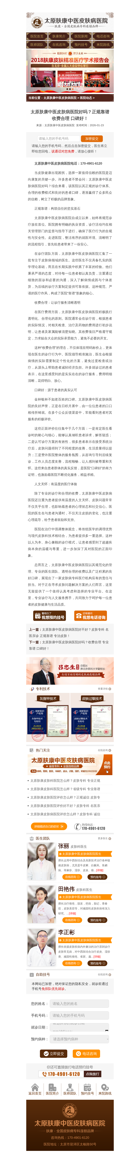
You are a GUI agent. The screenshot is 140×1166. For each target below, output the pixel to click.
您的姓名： (40, 1004)
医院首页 (36, 36)
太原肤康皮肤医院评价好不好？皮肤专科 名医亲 (65, 806)
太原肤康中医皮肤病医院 (60, 98)
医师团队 (36, 44)
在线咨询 (58, 44)
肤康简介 (58, 36)
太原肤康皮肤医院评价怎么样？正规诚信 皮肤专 (65, 797)
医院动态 (86, 98)
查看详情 (103, 688)
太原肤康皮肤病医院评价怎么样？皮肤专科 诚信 (65, 814)
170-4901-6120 (78, 1137)
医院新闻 (81, 36)
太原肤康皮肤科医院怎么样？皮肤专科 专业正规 (65, 780)
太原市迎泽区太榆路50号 (78, 1144)
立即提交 (57, 1054)
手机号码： (40, 1015)
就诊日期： (40, 1027)
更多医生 (103, 838)
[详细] (99, 870)
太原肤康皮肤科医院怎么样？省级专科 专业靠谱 (65, 789)
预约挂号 (81, 44)
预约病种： (40, 1039)
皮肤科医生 (72, 846)
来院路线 (103, 44)
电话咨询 (103, 36)
